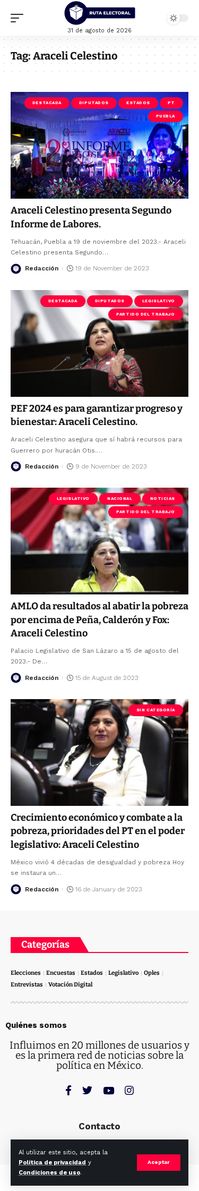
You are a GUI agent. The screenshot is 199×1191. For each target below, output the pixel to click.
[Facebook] (68, 1090)
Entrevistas (27, 984)
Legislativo (158, 301)
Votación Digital (70, 984)
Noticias (162, 498)
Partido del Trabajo (145, 314)
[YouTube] (108, 1090)
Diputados (94, 102)
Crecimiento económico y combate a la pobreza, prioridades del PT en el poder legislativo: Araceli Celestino (98, 831)
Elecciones (26, 972)
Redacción (41, 268)
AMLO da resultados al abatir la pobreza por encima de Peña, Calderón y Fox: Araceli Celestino (99, 619)
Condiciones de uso (49, 1172)
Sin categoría (155, 710)
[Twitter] (87, 1090)
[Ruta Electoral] (99, 13)
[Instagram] (129, 1090)
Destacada (47, 102)
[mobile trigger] (20, 18)
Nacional (119, 498)
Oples (152, 972)
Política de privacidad (52, 1162)
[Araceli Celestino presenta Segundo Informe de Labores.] (99, 145)
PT (171, 102)
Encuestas (60, 972)
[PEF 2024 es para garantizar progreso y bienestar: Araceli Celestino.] (99, 343)
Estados (138, 102)
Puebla (165, 116)
